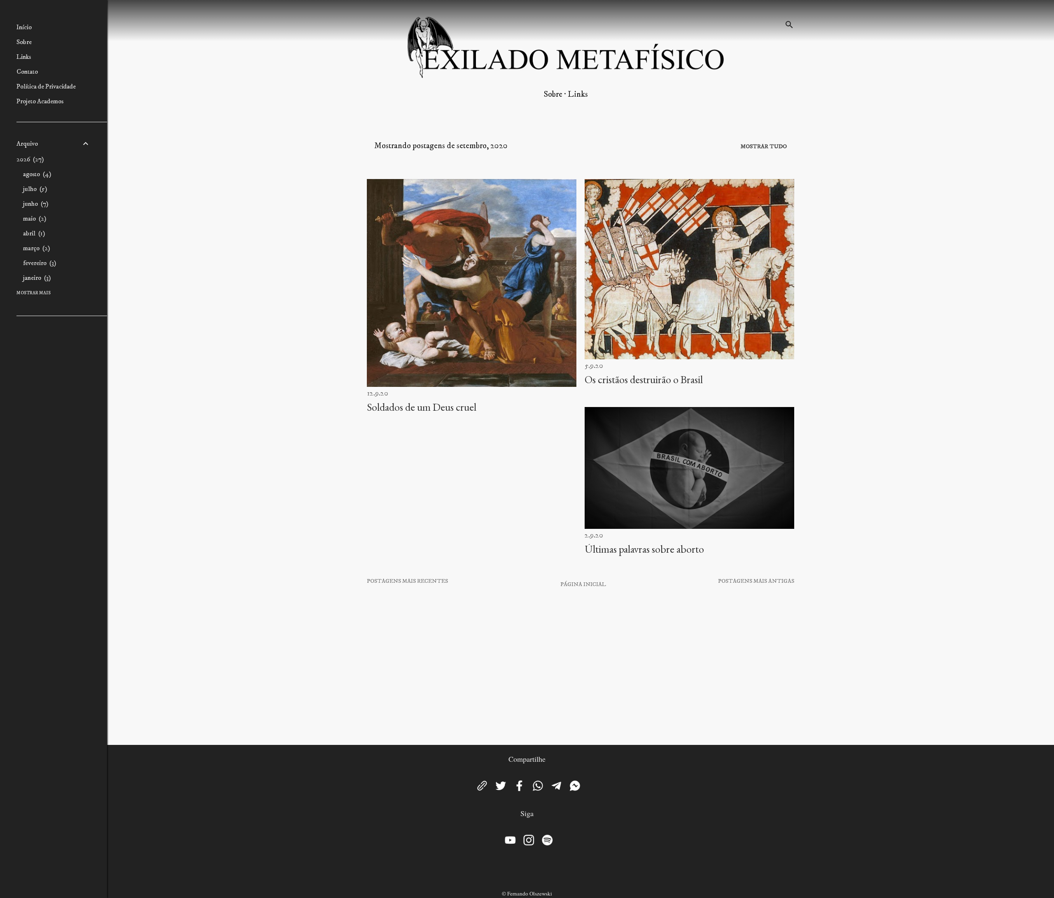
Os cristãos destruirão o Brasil (644, 379)
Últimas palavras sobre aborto (644, 549)
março (35, 248)
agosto (36, 174)
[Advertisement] (580, 666)
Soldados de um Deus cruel (421, 407)
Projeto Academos (39, 101)
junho (34, 204)
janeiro (36, 278)
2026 (29, 159)
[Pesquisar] (789, 22)
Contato (27, 71)
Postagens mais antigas (756, 581)
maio (33, 218)
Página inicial (583, 584)
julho (34, 189)
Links (578, 94)
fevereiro (38, 263)
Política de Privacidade (46, 86)
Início (24, 27)
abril (33, 233)
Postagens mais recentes (407, 581)
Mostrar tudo (764, 146)
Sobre (553, 94)
